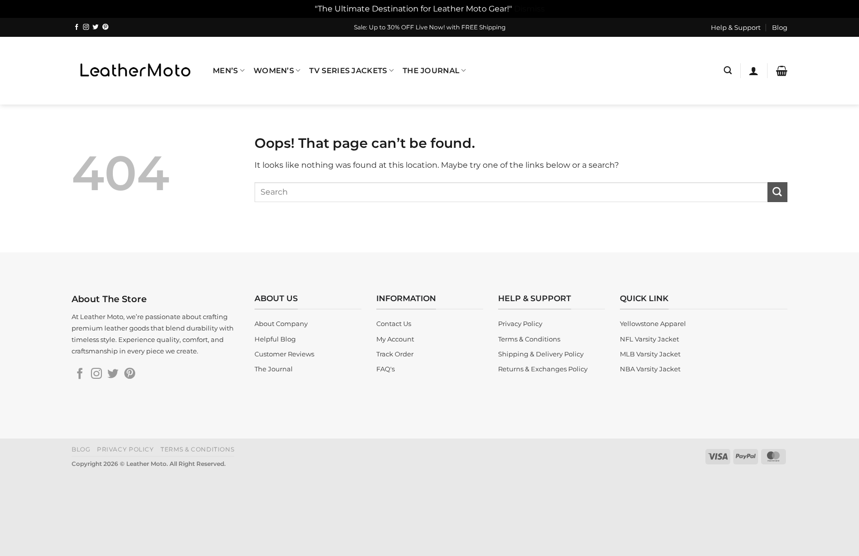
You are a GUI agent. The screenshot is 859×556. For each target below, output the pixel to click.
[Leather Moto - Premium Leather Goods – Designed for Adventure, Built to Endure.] (135, 70)
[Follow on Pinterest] (105, 27)
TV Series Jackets (348, 70)
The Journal (431, 70)
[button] (728, 70)
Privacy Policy (125, 449)
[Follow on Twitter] (95, 27)
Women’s (274, 70)
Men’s (225, 70)
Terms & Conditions (197, 449)
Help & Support (736, 27)
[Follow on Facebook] (77, 27)
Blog (779, 27)
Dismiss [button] (529, 8)
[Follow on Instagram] (86, 27)
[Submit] (777, 192)
